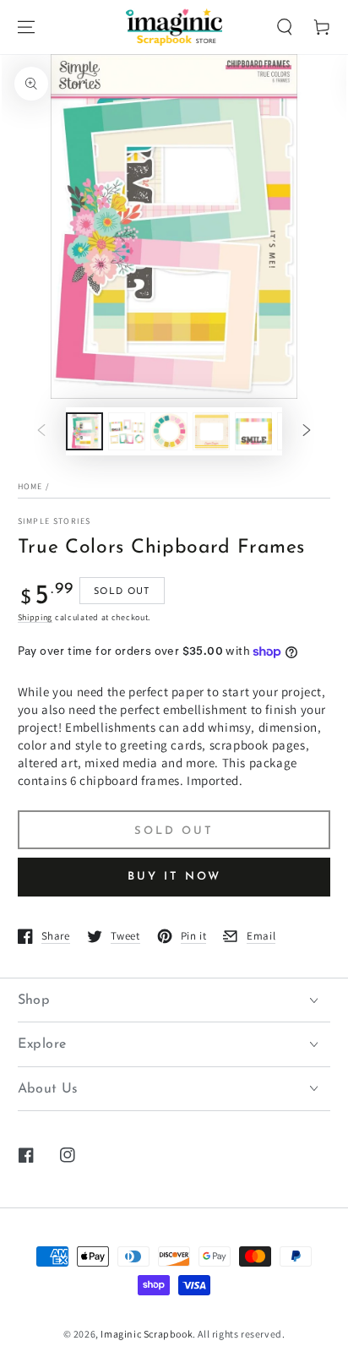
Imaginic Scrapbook (147, 1333)
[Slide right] (306, 431)
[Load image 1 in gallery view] (84, 431)
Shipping (35, 617)
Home (30, 486)
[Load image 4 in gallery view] (211, 431)
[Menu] (26, 27)
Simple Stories (54, 520)
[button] (284, 27)
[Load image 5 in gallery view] (253, 431)
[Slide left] (41, 431)
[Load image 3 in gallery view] (169, 431)
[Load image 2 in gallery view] (126, 431)
